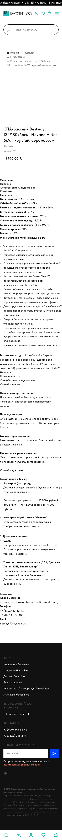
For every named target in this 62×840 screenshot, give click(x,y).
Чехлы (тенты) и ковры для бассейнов (26, 688)
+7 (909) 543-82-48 (15, 729)
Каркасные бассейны (16, 664)
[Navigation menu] (57, 13)
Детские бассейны (14, 676)
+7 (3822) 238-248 (14, 735)
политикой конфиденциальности (22, 764)
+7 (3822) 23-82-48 (12, 610)
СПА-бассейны (16, 56)
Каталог (29, 52)
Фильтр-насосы (12, 682)
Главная (14, 52)
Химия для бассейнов (16, 694)
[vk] (5, 773)
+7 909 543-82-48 (11, 615)
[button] (36, 13)
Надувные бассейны (15, 670)
